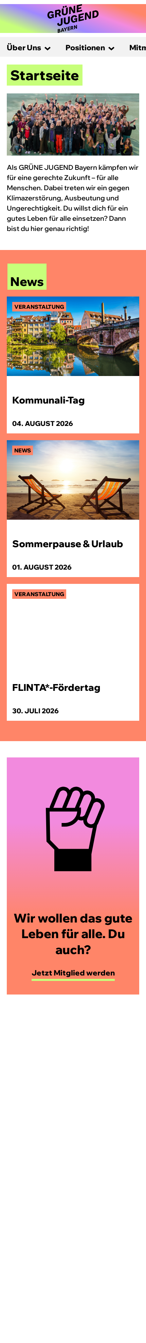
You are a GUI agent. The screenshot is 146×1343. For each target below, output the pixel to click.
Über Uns (24, 47)
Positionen (85, 47)
